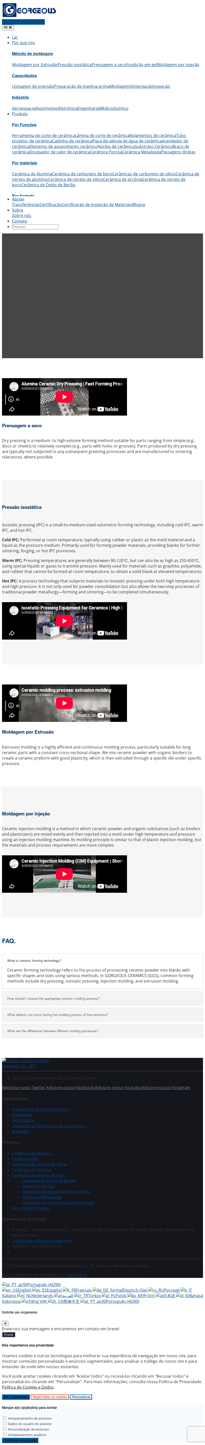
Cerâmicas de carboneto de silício (144, 174)
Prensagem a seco (109, 64)
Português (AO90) (44, 1284)
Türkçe (95, 1295)
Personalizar (81, 1397)
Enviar (8, 1334)
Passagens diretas (178, 152)
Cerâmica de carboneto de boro (82, 174)
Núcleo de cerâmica (116, 146)
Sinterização (141, 86)
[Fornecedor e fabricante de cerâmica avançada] (29, 16)
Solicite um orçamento (23, 22)
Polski (122, 1295)
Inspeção (161, 86)
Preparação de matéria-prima (82, 86)
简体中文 (72, 1301)
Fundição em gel (141, 64)
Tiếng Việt (38, 1301)
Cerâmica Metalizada (141, 152)
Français (84, 1290)
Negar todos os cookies (50, 1397)
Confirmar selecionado (20, 1440)
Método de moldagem (32, 53)
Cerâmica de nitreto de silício (75, 179)
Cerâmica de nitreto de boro (39, 1175)
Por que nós (23, 42)
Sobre (17, 210)
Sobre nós (21, 215)
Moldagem (120, 86)
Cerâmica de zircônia (122, 179)
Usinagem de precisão (33, 86)
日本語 (169, 1295)
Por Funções (24, 124)
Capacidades (24, 75)
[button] (31, 1208)
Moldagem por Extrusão (35, 64)
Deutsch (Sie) (135, 1290)
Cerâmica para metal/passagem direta (58, 1202)
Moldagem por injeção (178, 64)
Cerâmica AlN (24, 1158)
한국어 (149, 1295)
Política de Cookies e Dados (28, 1387)
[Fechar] (5, 1323)
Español (55, 1290)
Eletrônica (68, 108)
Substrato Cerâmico (153, 146)
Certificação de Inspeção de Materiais (97, 204)
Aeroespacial (24, 108)
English (25, 1290)
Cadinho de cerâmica (72, 141)
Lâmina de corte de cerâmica (102, 135)
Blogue (138, 204)
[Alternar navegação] (8, 27)
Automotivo (47, 108)
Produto (20, 113)
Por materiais (24, 163)
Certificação (51, 204)
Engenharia (88, 108)
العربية (68, 1295)
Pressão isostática (75, 64)
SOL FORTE (77, 1275)
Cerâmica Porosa (106, 152)
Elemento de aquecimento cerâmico (63, 146)
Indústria (20, 97)
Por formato (23, 196)
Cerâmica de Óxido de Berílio (48, 185)
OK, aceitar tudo (16, 1397)
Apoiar (18, 199)
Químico (120, 108)
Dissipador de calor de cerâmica (59, 152)
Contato (19, 221)
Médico (106, 108)
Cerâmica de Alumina (32, 174)
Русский (172, 1290)
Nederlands (42, 1295)
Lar (15, 37)
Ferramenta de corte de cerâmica (43, 135)
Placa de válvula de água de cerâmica (127, 141)
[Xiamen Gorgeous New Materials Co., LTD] (32, 1066)
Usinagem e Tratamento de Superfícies (48, 1125)
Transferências (26, 204)
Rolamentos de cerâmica (153, 135)
